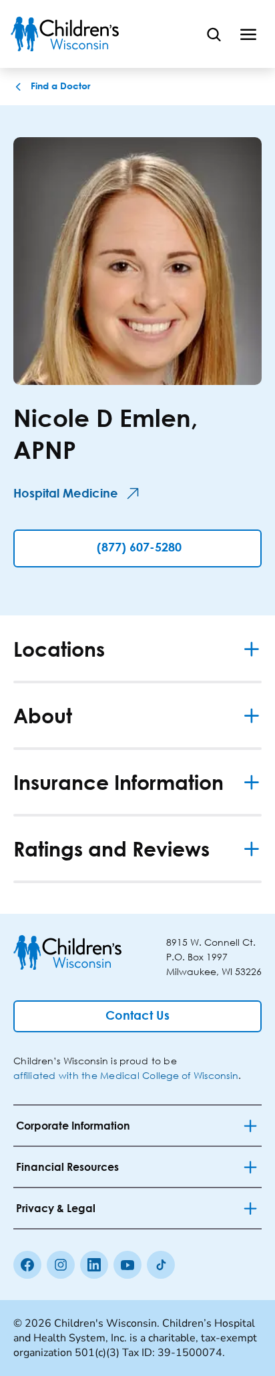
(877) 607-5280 (139, 548)
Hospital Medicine (65, 494)
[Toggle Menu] (248, 34)
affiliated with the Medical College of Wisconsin (125, 1075)
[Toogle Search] (214, 34)
